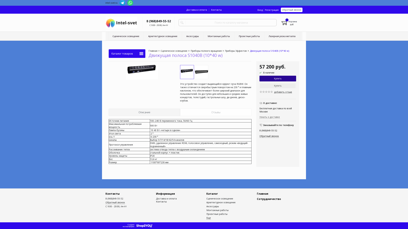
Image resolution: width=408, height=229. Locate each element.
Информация (165, 193)
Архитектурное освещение (221, 202)
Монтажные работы (217, 210)
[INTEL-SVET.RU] (121, 23)
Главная (262, 193)
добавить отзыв (283, 92)
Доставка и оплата (196, 9)
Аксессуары (212, 206)
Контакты (216, 9)
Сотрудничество (269, 199)
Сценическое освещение (219, 198)
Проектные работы (216, 213)
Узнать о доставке (269, 116)
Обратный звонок (291, 9)
